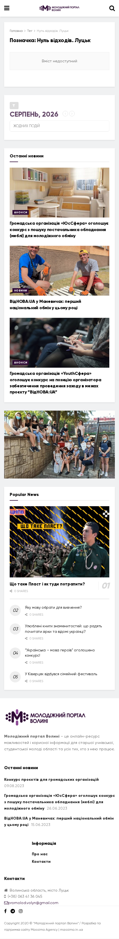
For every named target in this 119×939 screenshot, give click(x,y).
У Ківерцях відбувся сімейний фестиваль (61, 674)
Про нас (40, 854)
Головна (16, 31)
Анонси (20, 212)
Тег (29, 31)
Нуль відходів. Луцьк (53, 31)
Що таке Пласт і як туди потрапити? (47, 584)
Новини (20, 290)
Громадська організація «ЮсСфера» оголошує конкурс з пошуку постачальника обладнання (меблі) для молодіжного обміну (59, 229)
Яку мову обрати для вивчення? (53, 607)
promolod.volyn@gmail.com (33, 902)
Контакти (41, 861)
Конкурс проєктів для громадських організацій (51, 779)
